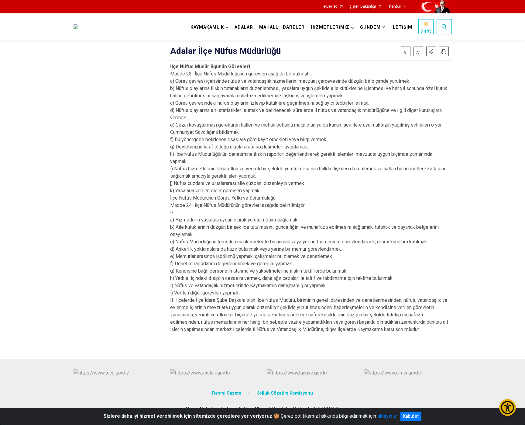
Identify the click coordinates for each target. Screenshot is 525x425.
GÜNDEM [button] (370, 27)
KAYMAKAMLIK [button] (207, 27)
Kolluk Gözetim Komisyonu (284, 393)
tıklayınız (386, 416)
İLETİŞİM (401, 27)
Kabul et (411, 416)
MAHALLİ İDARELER (282, 27)
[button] (431, 51)
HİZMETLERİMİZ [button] (330, 27)
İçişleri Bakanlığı (362, 7)
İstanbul (394, 7)
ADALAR (244, 27)
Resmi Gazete (227, 393)
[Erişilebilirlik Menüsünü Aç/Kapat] (507, 407)
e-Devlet (330, 7)
